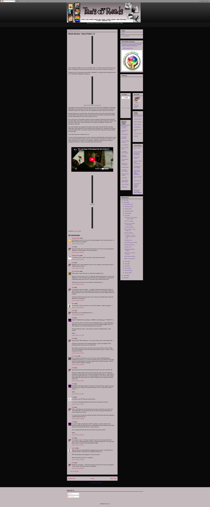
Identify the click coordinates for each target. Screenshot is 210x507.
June (126, 261)
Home (92, 478)
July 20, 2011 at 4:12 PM (78, 418)
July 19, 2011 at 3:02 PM (78, 252)
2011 (124, 202)
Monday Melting (128, 233)
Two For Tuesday (128, 221)
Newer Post (71, 478)
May (126, 263)
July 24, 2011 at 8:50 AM (78, 468)
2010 (124, 275)
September (128, 211)
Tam (74, 231)
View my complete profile (136, 106)
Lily (73, 397)
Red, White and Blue (129, 256)
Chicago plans (128, 240)
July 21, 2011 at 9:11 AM (78, 445)
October (127, 209)
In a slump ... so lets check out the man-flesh (130, 236)
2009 (124, 277)
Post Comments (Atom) (95, 482)
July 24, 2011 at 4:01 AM (78, 459)
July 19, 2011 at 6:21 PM (78, 284)
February (127, 270)
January (127, 272)
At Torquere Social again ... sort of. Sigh (130, 218)
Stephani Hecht (76, 255)
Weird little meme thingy (130, 242)
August (127, 213)
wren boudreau (76, 271)
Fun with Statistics (129, 227)
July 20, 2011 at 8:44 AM (78, 353)
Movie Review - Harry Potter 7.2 (130, 230)
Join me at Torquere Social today (129, 224)
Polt (73, 317)
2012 (124, 200)
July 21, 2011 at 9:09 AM (78, 434)
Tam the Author (125, 36)
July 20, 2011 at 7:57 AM (78, 335)
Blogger (108, 503)
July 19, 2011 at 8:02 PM (78, 307)
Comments (71, 496)
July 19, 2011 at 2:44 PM (78, 243)
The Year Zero (137, 133)
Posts (70, 493)
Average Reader (76, 238)
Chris (73, 303)
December (128, 204)
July (126, 215)
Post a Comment (74, 471)
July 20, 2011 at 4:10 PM (78, 404)
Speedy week (127, 246)
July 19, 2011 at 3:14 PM (78, 268)
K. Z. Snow (75, 356)
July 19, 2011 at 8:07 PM (78, 314)
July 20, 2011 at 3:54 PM (78, 394)
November (128, 206)
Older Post (113, 478)
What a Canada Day (129, 258)
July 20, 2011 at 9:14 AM (78, 380)
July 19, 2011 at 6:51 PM (78, 300)
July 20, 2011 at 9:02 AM (78, 364)
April (126, 266)
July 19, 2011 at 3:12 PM (78, 259)
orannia (74, 448)
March (126, 268)
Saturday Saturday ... (129, 244)
